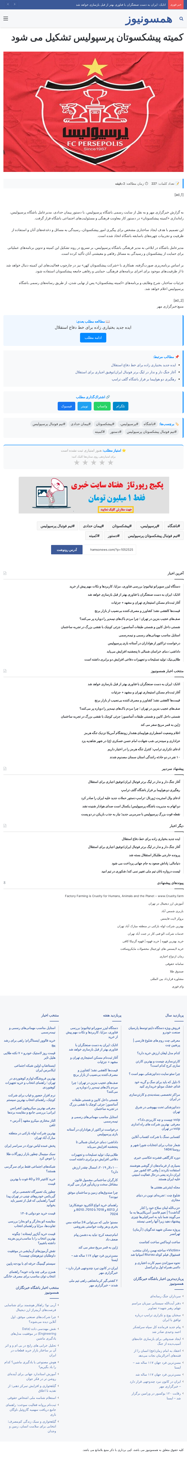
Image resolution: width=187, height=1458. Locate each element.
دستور (112, 535)
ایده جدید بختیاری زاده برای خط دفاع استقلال (93, 327)
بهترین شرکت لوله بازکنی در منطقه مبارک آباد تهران (150, 926)
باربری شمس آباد (172, 911)
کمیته (93, 535)
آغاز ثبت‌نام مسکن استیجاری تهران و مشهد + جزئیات (132, 4)
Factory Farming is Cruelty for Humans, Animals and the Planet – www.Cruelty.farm (124, 896)
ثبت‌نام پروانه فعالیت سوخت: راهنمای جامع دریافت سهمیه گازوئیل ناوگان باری (31, 1409)
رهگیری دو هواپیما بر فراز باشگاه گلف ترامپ (143, 379)
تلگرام (120, 406)
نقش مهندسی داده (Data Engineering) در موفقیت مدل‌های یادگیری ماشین (33, 1333)
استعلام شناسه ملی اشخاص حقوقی (32, 1398)
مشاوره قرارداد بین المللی (167, 979)
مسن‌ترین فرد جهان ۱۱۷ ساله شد (158, 1374)
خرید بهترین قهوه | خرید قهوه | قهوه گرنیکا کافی (153, 941)
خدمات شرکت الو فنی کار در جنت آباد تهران (156, 933)
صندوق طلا (177, 971)
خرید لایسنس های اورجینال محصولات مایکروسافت (152, 948)
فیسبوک (66, 406)
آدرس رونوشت (67, 550)
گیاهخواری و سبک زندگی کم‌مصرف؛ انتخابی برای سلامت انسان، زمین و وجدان (32, 1426)
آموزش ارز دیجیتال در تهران (166, 903)
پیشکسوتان (120, 526)
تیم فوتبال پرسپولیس (56, 526)
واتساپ (102, 406)
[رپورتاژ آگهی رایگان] (93, 494)
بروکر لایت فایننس (172, 918)
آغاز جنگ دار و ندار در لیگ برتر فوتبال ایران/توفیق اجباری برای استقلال (125, 372)
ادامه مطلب (93, 337)
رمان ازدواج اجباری (172, 956)
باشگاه (173, 526)
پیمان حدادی (92, 526)
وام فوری (178, 986)
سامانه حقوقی (174, 964)
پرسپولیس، (148, 526)
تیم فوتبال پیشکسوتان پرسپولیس (153, 535)
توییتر (84, 406)
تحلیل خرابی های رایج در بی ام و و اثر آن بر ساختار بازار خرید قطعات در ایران (30, 1350)
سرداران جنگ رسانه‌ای (165, 1296)
